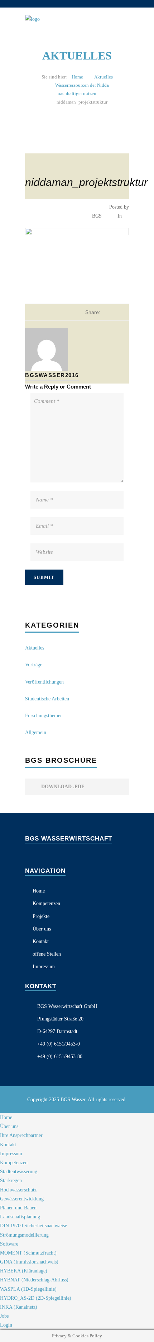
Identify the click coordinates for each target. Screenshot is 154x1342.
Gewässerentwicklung (22, 1198)
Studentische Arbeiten (47, 698)
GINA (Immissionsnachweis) (29, 1262)
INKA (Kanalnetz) (18, 1307)
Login (6, 1325)
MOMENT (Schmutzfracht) (28, 1253)
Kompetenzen (46, 903)
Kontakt (41, 941)
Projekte (41, 916)
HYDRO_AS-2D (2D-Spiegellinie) (35, 1298)
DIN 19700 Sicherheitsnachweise (33, 1225)
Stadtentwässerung (18, 1171)
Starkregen (11, 1180)
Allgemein (35, 732)
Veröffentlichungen (44, 682)
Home (77, 77)
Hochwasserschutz (18, 1190)
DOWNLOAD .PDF (62, 786)
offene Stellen (47, 954)
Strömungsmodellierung (24, 1235)
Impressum (44, 966)
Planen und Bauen (18, 1207)
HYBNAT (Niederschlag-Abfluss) (34, 1279)
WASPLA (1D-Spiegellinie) (28, 1289)
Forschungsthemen (44, 715)
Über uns (42, 929)
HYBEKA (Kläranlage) (23, 1271)
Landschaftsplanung (20, 1216)
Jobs (4, 1316)
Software (9, 1244)
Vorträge (33, 664)
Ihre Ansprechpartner (21, 1135)
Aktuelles (103, 77)
